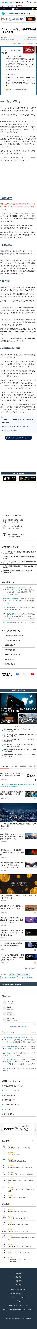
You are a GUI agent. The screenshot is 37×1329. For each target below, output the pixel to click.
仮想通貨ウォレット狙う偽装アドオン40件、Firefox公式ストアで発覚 (12, 852)
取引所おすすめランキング (14, 636)
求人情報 (18, 1277)
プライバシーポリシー (18, 1297)
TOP (4, 1328)
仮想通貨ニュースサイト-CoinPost (22, 1318)
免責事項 (18, 1281)
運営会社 (18, 1301)
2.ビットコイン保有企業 (8, 977)
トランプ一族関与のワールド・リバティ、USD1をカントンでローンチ (18, 897)
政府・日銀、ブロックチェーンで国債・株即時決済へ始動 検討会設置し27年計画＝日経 (11, 836)
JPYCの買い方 (10, 650)
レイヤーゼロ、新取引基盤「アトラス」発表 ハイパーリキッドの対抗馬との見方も (11, 933)
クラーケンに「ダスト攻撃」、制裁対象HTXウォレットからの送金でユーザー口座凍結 (11, 920)
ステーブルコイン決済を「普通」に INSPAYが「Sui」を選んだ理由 (21, 601)
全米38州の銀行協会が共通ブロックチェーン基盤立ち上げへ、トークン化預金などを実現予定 (11, 865)
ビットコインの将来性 (8, 6)
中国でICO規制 (10, 329)
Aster (9, 607)
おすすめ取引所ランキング (16, 534)
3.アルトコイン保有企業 (25, 977)
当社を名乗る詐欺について (18, 1293)
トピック (18, 1328)
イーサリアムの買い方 (12, 654)
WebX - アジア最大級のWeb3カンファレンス (18, 1309)
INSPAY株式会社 (12, 598)
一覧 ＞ (33, 726)
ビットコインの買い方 (15, 526)
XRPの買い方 (9, 659)
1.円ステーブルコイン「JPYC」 (19, 974)
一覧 (32, 547)
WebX (32, 1328)
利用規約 (18, 1285)
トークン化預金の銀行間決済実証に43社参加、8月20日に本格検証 (18, 825)
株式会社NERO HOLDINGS (16, 587)
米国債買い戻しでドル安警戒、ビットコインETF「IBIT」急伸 (11, 907)
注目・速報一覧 (29, 969)
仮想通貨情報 (32, 37)
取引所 (25, 1328)
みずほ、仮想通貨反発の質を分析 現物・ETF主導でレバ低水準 (12, 793)
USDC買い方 (20, 6)
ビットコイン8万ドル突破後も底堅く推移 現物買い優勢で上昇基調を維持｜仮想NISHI (12, 957)
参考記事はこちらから (9, 430)
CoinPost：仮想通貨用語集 (17, 89)
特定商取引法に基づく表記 (18, 1305)
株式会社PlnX (11, 614)
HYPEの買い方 (10, 664)
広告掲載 (18, 1273)
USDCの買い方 (10, 645)
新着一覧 (11, 1328)
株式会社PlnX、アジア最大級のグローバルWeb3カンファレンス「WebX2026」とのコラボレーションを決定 (21, 616)
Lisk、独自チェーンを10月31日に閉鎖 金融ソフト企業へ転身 (12, 774)
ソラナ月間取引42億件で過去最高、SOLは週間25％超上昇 (11, 944)
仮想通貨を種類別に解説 (15, 520)
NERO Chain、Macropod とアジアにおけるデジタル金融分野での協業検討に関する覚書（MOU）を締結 (21, 1040)
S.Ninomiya (4, 37)
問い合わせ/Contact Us (18, 1289)
